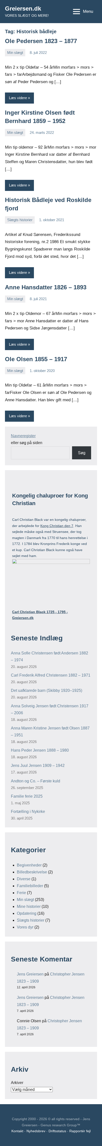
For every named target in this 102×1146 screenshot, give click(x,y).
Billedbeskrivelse (32, 872)
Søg (81, 453)
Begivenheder (29, 865)
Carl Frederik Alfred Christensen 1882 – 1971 (50, 675)
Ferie (21, 893)
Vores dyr (25, 927)
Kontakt (17, 1131)
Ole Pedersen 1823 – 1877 (41, 41)
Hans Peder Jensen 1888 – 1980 (40, 750)
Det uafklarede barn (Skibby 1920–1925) (46, 690)
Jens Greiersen (30, 974)
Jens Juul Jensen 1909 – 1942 (38, 765)
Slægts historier (19, 220)
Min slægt (15, 52)
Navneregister (23, 436)
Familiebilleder (30, 886)
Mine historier (29, 906)
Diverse (23, 879)
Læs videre (18, 98)
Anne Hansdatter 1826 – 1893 (45, 287)
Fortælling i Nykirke (28, 811)
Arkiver (17, 1083)
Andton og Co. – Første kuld (35, 781)
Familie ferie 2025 (27, 796)
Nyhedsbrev (35, 1131)
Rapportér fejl (80, 1131)
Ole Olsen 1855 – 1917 (36, 359)
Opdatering (26, 913)
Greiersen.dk (23, 8)
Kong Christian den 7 (56, 526)
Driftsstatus (57, 1131)
